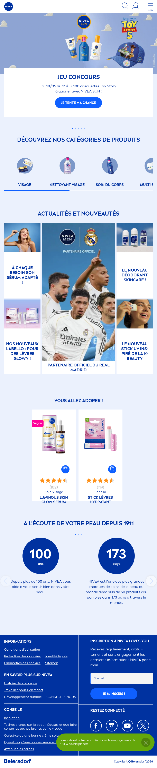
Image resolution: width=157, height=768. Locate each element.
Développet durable (23, 697)
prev (5, 581)
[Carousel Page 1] (72, 123)
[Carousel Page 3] (78, 123)
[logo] (8, 6)
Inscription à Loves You (119, 641)
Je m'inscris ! (114, 694)
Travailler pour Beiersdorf (23, 690)
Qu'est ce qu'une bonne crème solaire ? (34, 742)
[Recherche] (125, 6)
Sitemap (51, 663)
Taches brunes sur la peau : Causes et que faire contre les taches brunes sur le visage (40, 726)
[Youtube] (127, 725)
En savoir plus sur (28, 675)
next (151, 581)
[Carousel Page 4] (81, 123)
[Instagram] (112, 725)
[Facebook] (96, 725)
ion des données (22, 656)
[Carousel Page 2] (78, 534)
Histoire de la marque (20, 683)
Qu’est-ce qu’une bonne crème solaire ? (34, 735)
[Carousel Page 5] (84, 123)
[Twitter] (143, 725)
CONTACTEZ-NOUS (61, 697)
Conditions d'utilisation (22, 649)
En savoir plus (78, 98)
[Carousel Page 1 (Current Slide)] (75, 534)
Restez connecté (107, 710)
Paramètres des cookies (22, 663)
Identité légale (56, 656)
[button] (65, 469)
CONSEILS (13, 710)
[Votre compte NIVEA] (135, 6)
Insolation (12, 718)
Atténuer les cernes (19, 749)
